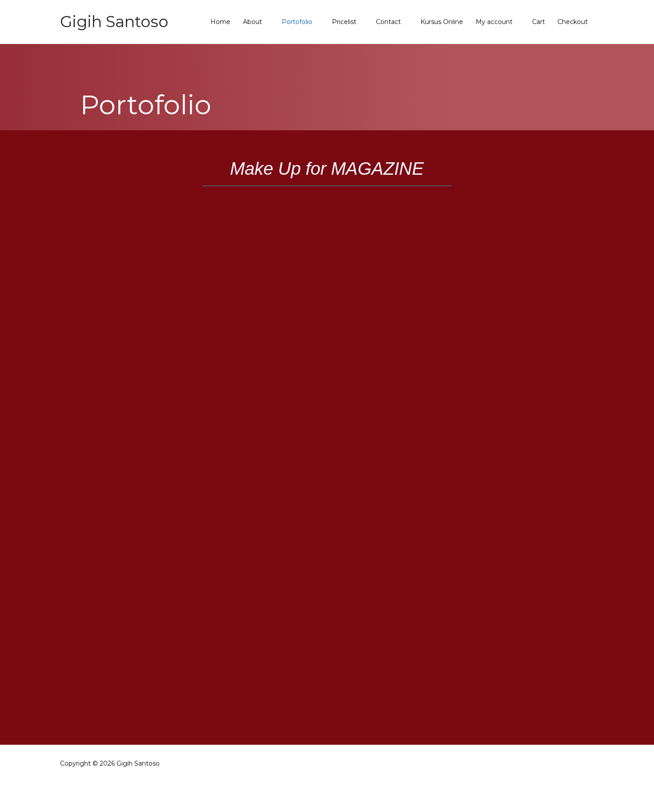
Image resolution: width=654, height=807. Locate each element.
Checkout (572, 22)
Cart (538, 22)
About (252, 22)
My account (494, 22)
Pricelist (344, 22)
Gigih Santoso (114, 21)
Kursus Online (441, 22)
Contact (388, 22)
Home (220, 22)
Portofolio (297, 22)
